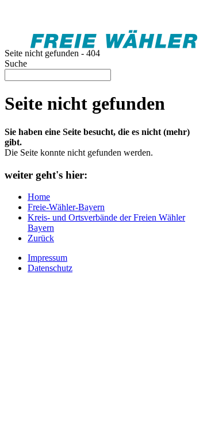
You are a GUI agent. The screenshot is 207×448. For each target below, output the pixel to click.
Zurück (41, 238)
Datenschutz (50, 268)
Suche (16, 63)
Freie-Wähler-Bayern (66, 207)
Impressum (47, 257)
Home (39, 197)
